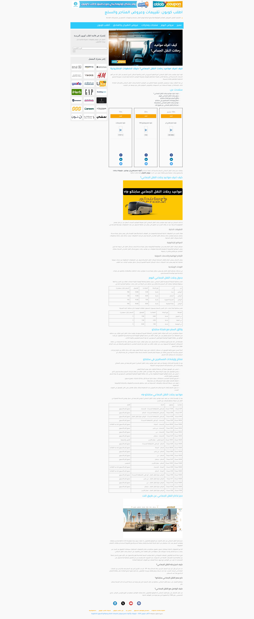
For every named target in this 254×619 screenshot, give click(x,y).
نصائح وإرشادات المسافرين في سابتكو (167, 100)
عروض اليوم (167, 25)
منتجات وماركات (149, 25)
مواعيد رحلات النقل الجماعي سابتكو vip (166, 102)
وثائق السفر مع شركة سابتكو (169, 98)
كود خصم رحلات (120, 122)
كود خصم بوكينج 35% (145, 122)
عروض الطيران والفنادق (125, 25)
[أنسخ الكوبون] (171, 129)
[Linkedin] (115, 603)
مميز (179, 25)
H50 (146, 135)
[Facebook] (139, 603)
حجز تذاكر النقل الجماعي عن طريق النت (167, 105)
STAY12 (120, 135)
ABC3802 (171, 135)
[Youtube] (131, 603)
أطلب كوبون (103, 25)
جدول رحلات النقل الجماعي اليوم (169, 95)
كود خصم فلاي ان (170, 122)
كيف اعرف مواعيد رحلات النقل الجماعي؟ (166, 93)
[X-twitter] (123, 603)
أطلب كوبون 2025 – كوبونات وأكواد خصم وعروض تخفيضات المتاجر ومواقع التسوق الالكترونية (120, 613)
